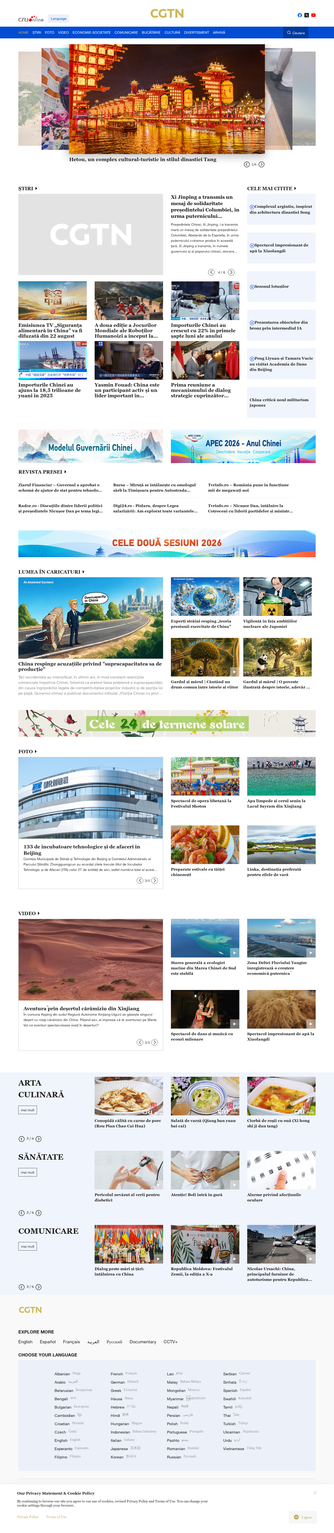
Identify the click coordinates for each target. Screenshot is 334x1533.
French (124, 1373)
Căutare (298, 33)
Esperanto (72, 1448)
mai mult (27, 1110)
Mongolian (183, 1390)
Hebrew (123, 1407)
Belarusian (73, 1390)
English (25, 1341)
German (124, 1382)
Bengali (65, 1398)
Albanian (67, 1373)
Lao (174, 1373)
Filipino (68, 1457)
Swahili (237, 1398)
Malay (184, 1382)
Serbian (236, 1373)
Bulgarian (72, 1407)
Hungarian (126, 1423)
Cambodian (68, 1415)
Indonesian (133, 1432)
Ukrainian (241, 1432)
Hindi (119, 1415)
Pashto (177, 1440)
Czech (66, 1432)
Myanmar (186, 1398)
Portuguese (185, 1432)
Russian (181, 1457)
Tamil (232, 1407)
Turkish (235, 1423)
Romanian (183, 1448)
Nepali (177, 1407)
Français (71, 1341)
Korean (123, 1457)
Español (48, 1341)
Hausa (122, 1398)
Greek (124, 1390)
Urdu (231, 1440)
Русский (114, 1341)
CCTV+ (171, 1341)
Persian (180, 1415)
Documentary (143, 1341)
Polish (178, 1423)
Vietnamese (242, 1448)
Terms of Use (56, 1517)
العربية (93, 1341)
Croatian (69, 1423)
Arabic (66, 1382)
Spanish (237, 1390)
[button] (211, 272)
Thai (231, 1415)
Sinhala (235, 1382)
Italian (122, 1440)
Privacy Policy (27, 1517)
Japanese (126, 1448)
